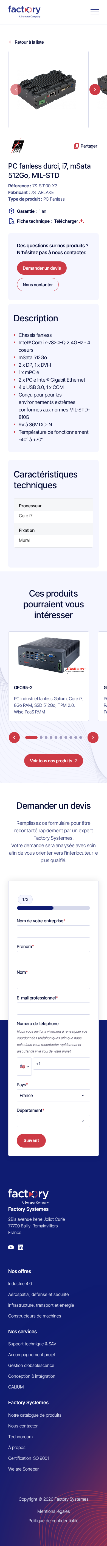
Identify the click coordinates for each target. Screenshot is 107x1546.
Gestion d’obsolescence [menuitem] (31, 1365)
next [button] (94, 89)
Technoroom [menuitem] (20, 1436)
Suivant (31, 1140)
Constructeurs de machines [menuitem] (34, 1316)
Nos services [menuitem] (22, 1331)
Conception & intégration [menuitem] (31, 1376)
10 (80, 737)
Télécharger (66, 221)
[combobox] (53, 1095)
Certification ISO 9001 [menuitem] (28, 1458)
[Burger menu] (95, 12)
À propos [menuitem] (17, 1447)
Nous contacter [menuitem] (23, 1426)
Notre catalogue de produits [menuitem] (34, 1415)
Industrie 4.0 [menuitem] (20, 1283)
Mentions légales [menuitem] (53, 1511)
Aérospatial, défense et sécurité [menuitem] (38, 1294)
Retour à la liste (29, 42)
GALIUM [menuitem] (16, 1387)
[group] (48, 676)
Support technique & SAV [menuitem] (32, 1343)
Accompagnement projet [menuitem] (31, 1354)
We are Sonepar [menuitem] (23, 1469)
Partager (89, 146)
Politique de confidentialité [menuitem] (53, 1520)
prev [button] (15, 89)
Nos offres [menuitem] (19, 1271)
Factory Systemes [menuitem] (28, 1402)
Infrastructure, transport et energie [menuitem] (41, 1305)
